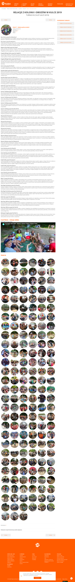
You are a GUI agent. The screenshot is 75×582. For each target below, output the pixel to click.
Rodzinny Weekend (10, 560)
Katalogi (8, 565)
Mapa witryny (64, 579)
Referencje (34, 558)
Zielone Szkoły (9, 558)
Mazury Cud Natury (60, 560)
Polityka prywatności (57, 579)
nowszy (5, 19)
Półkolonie (9, 562)
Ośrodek (21, 555)
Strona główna (4, 8)
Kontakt (21, 563)
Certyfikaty (34, 559)
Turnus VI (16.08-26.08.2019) (65, 23)
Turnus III (24, 8)
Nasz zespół (34, 556)
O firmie (33, 555)
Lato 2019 (20, 8)
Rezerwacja (47, 556)
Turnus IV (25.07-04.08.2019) (65, 31)
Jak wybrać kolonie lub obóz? (62, 559)
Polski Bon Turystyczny (49, 559)
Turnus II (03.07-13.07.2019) (65, 38)
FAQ (45, 558)
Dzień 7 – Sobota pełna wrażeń (31, 8)
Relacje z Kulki (59, 555)
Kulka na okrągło (60, 562)
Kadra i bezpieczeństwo (24, 562)
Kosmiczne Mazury (60, 558)
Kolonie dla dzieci (10, 555)
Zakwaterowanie (23, 556)
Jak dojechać (22, 559)
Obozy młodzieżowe (11, 556)
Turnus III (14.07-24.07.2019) (65, 34)
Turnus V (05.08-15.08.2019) (65, 27)
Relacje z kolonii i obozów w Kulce (12, 8)
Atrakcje (21, 558)
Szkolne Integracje (10, 559)
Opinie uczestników (60, 556)
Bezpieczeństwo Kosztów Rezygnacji (49, 561)
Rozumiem (37, 577)
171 (16, 31)
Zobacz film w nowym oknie (6, 221)
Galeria (21, 560)
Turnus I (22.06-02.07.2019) (65, 42)
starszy (50, 19)
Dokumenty (9, 566)
